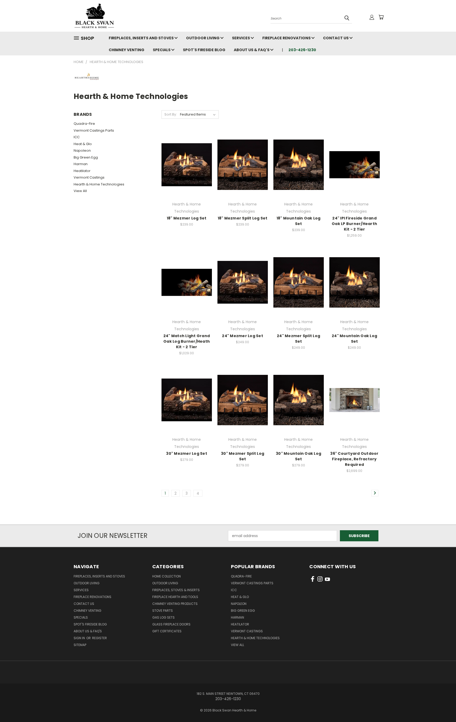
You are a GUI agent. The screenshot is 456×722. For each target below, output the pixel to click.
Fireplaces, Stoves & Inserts (176, 590)
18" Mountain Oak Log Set (299, 221)
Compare (185, 169)
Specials (162, 49)
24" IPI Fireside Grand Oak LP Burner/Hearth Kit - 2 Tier (354, 224)
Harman (81, 163)
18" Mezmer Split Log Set (243, 218)
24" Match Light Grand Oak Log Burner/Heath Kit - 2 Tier (186, 341)
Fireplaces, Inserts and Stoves (141, 38)
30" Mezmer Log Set (186, 453)
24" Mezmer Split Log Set (298, 338)
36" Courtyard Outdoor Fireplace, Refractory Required (354, 459)
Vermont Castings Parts (94, 130)
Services (241, 38)
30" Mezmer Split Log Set (242, 456)
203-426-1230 (302, 49)
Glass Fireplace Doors (171, 624)
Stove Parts (162, 610)
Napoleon (82, 150)
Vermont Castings (89, 177)
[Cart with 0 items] (381, 17)
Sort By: (170, 114)
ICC (77, 137)
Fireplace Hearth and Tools (175, 597)
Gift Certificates (167, 631)
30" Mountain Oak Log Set (298, 456)
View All (80, 190)
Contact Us (336, 38)
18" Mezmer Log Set (187, 218)
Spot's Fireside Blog (204, 49)
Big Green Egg (86, 157)
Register (99, 638)
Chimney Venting (126, 49)
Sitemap (80, 645)
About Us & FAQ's (252, 49)
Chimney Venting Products (175, 603)
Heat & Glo (83, 143)
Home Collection (166, 576)
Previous (442, 705)
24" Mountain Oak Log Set (354, 338)
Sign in (80, 638)
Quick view (186, 158)
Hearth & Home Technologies (99, 184)
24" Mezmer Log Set (242, 335)
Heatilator (82, 170)
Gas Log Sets (163, 617)
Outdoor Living (203, 38)
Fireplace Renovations (286, 38)
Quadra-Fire (84, 123)
